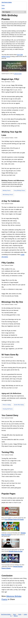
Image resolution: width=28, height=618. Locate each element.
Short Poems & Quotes (7, 2)
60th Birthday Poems (8, 194)
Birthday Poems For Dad (15, 551)
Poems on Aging (7, 404)
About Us (16, 615)
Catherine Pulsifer (18, 73)
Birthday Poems (6, 190)
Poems (3, 5)
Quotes (3, 8)
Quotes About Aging (19, 404)
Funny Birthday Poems (19, 190)
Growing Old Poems (8, 408)
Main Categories (6, 12)
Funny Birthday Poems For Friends (14, 519)
